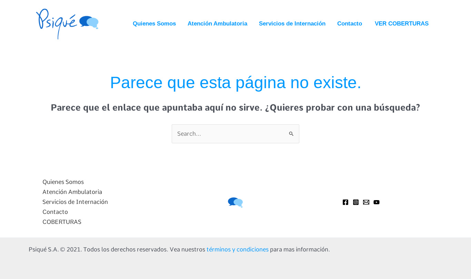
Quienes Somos (154, 23)
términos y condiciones (238, 249)
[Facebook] (345, 202)
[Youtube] (376, 202)
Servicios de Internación (292, 23)
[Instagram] (356, 202)
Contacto (349, 23)
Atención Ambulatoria (217, 23)
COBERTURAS (61, 221)
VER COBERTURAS (402, 23)
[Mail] (366, 202)
